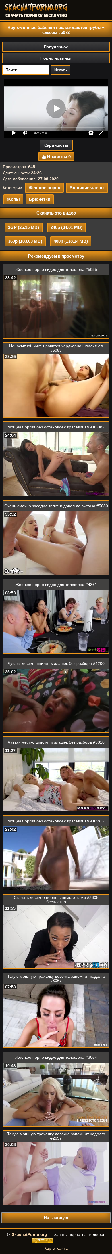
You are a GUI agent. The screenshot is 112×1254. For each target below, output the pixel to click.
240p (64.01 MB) (66, 227)
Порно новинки (56, 58)
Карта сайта (56, 1248)
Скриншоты (56, 145)
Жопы (13, 199)
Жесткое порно (44, 187)
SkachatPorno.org (29, 1234)
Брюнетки (39, 199)
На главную (56, 1217)
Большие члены (87, 187)
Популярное (56, 47)
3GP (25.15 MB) (23, 227)
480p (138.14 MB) (71, 241)
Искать (60, 70)
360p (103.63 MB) (25, 241)
